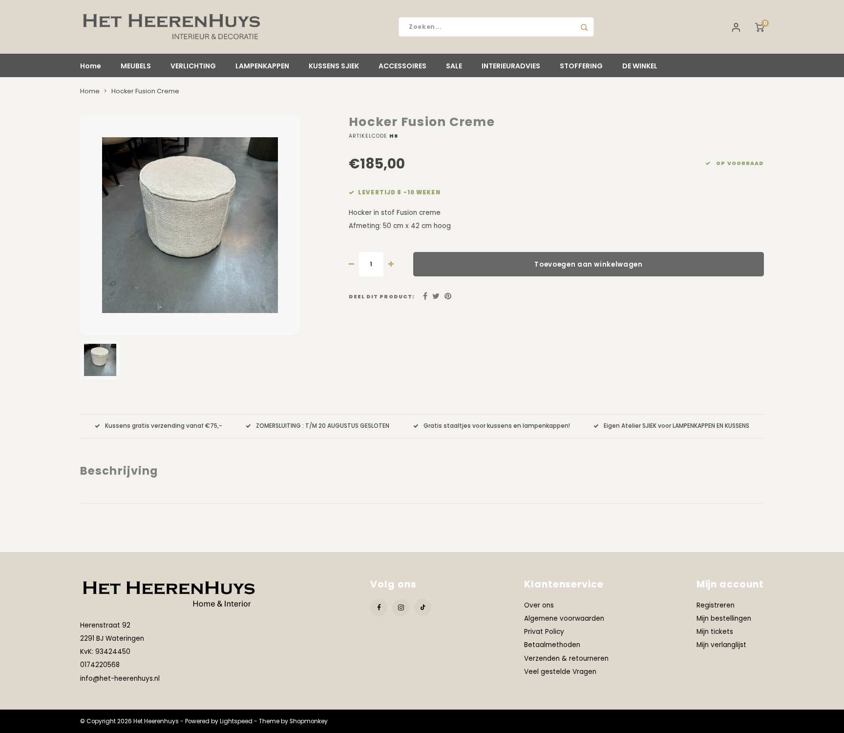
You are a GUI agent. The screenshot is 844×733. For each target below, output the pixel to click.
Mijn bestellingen (723, 618)
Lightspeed (236, 721)
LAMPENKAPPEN (262, 66)
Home (90, 66)
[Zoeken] (584, 27)
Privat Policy (544, 631)
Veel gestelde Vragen (560, 671)
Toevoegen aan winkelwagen (588, 264)
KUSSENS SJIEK (334, 66)
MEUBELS (136, 66)
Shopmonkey (309, 721)
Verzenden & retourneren (566, 658)
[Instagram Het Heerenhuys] (400, 607)
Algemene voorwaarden (564, 618)
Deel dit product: (382, 296)
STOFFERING (581, 66)
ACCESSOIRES (402, 66)
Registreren (715, 605)
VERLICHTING (193, 66)
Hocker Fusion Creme (145, 91)
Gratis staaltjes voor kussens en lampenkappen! (496, 426)
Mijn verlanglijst (721, 644)
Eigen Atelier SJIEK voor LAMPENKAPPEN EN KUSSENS (676, 426)
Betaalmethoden (552, 644)
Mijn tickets (714, 631)
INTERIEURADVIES (511, 66)
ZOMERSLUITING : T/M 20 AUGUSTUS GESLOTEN (322, 426)
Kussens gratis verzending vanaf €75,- (163, 426)
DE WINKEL (639, 66)
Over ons (539, 605)
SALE (454, 66)
